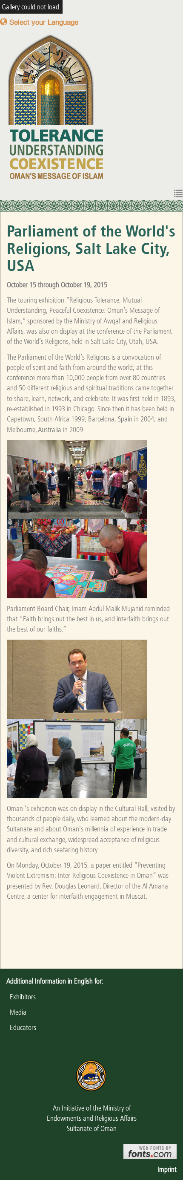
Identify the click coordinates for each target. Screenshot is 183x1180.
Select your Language (42, 22)
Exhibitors (21, 996)
